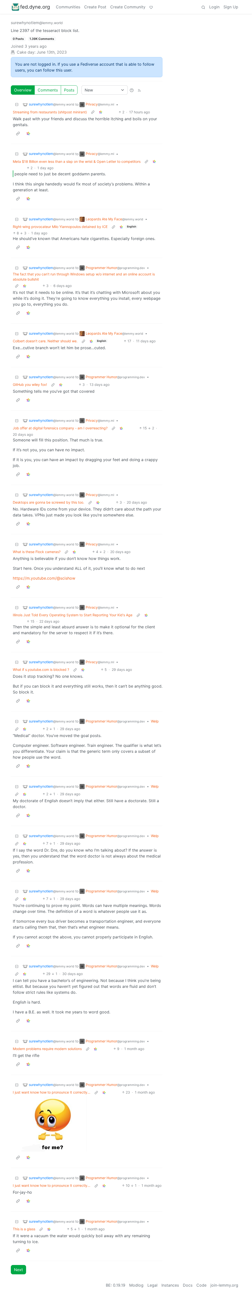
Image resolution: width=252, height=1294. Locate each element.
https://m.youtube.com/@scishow (44, 578)
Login (214, 6)
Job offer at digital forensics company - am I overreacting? (60, 428)
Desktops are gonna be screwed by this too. (48, 502)
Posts (69, 90)
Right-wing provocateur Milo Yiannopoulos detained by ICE (60, 227)
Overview (23, 90)
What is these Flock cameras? (37, 552)
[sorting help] (132, 90)
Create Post (95, 6)
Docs (187, 1285)
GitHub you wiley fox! (30, 384)
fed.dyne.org (35, 7)
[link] (101, 112)
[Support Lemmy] (151, 7)
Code (201, 1285)
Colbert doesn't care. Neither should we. (45, 341)
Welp (155, 721)
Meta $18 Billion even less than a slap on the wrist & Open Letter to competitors (77, 161)
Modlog (136, 1285)
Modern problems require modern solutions (47, 1049)
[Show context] (93, 112)
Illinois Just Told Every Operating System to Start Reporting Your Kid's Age (72, 615)
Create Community (127, 6)
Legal (152, 1285)
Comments (48, 90)
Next (18, 1269)
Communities (68, 6)
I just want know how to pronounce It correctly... (51, 1092)
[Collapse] (17, 104)
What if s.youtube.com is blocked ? (41, 669)
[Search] (203, 7)
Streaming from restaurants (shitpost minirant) (50, 112)
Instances (170, 1285)
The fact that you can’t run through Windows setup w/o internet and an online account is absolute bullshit (84, 276)
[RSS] (139, 90)
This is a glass (24, 1229)
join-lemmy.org (224, 1285)
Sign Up (230, 6)
